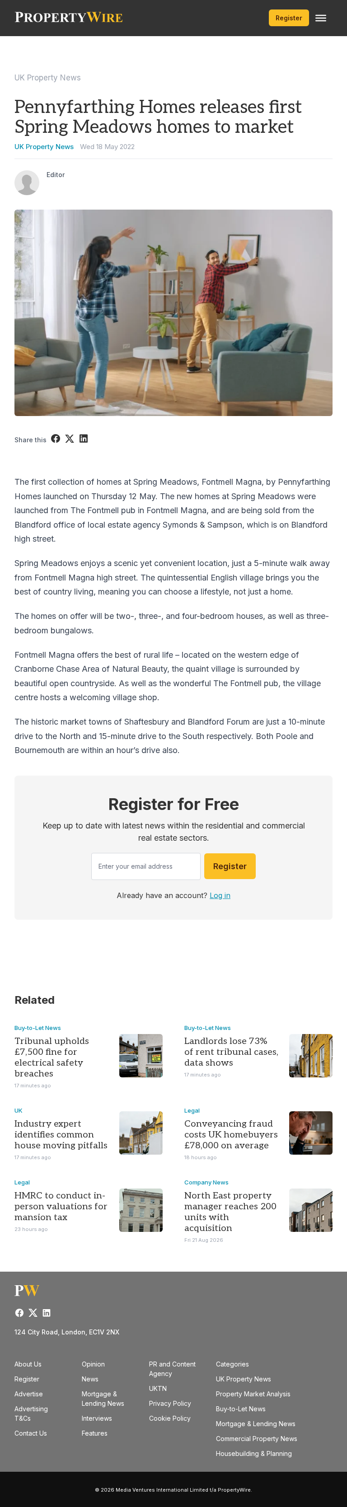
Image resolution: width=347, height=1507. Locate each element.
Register (289, 18)
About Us (28, 1364)
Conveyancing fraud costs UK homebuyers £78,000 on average (231, 1135)
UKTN (158, 1388)
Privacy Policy (170, 1403)
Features (95, 1433)
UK (18, 1110)
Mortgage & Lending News (255, 1423)
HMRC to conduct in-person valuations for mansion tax (61, 1206)
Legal (192, 1110)
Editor (56, 174)
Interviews (97, 1418)
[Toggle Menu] (320, 18)
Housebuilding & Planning (254, 1453)
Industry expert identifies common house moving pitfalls (61, 1135)
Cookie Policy (170, 1418)
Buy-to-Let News (37, 1027)
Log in (220, 895)
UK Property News (47, 77)
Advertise (28, 1394)
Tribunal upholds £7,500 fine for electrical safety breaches (51, 1057)
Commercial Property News (256, 1438)
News (90, 1379)
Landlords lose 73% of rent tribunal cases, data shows (231, 1052)
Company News (206, 1182)
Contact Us (30, 1433)
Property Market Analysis (253, 1394)
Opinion (93, 1364)
